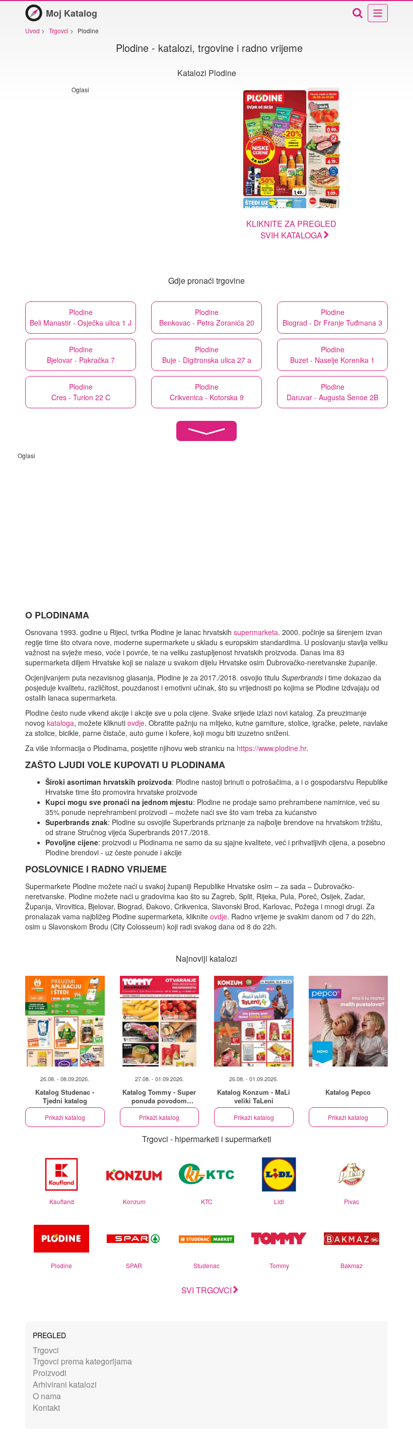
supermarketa (256, 632)
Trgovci (46, 1350)
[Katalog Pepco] (348, 1021)
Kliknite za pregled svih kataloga (291, 229)
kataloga (60, 723)
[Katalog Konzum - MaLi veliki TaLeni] (254, 1021)
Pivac (351, 1201)
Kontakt (46, 1407)
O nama (47, 1396)
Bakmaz (351, 1265)
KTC (207, 1201)
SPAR (134, 1265)
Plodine (61, 1265)
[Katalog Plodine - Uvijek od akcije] (291, 148)
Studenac (206, 1265)
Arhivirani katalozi (65, 1384)
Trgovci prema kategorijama (82, 1361)
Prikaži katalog (65, 1117)
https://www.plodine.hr (271, 748)
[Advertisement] (156, 164)
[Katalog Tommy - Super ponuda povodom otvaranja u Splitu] (159, 1021)
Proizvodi (49, 1373)
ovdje (136, 723)
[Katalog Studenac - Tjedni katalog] (65, 1021)
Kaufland (61, 1201)
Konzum (134, 1201)
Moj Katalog (71, 13)
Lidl (279, 1201)
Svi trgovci (206, 1290)
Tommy (279, 1265)
